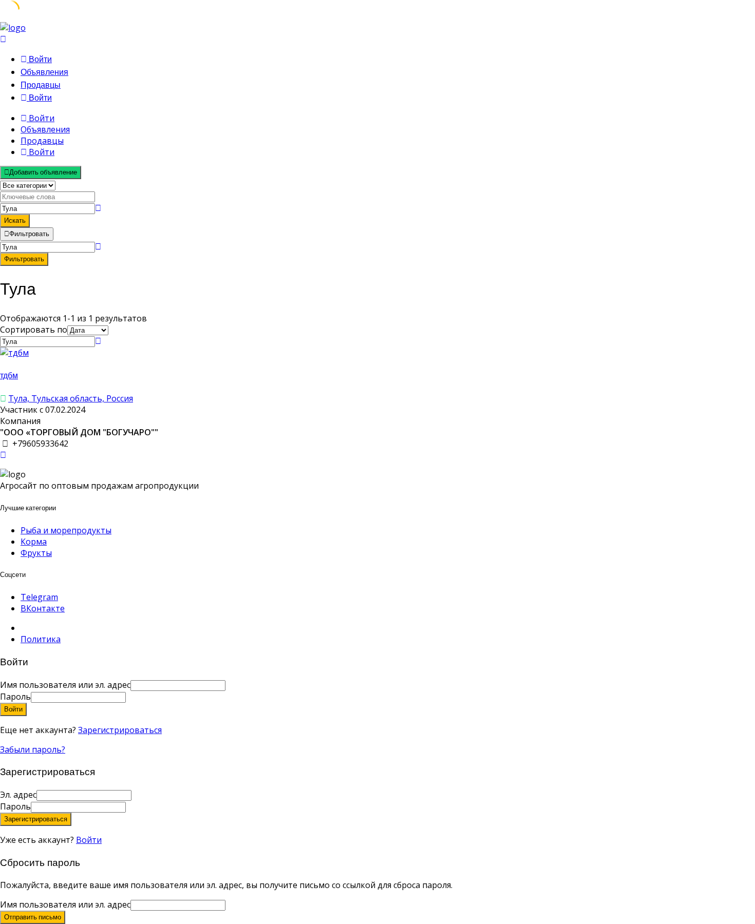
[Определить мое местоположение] (98, 208)
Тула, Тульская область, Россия (70, 398)
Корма (34, 541)
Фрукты (36, 553)
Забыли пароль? (32, 749)
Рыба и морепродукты (66, 530)
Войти (89, 839)
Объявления (44, 72)
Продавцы (41, 85)
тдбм (9, 375)
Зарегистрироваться (120, 730)
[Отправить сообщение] (3, 454)
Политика (41, 639)
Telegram (39, 597)
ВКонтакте (43, 608)
